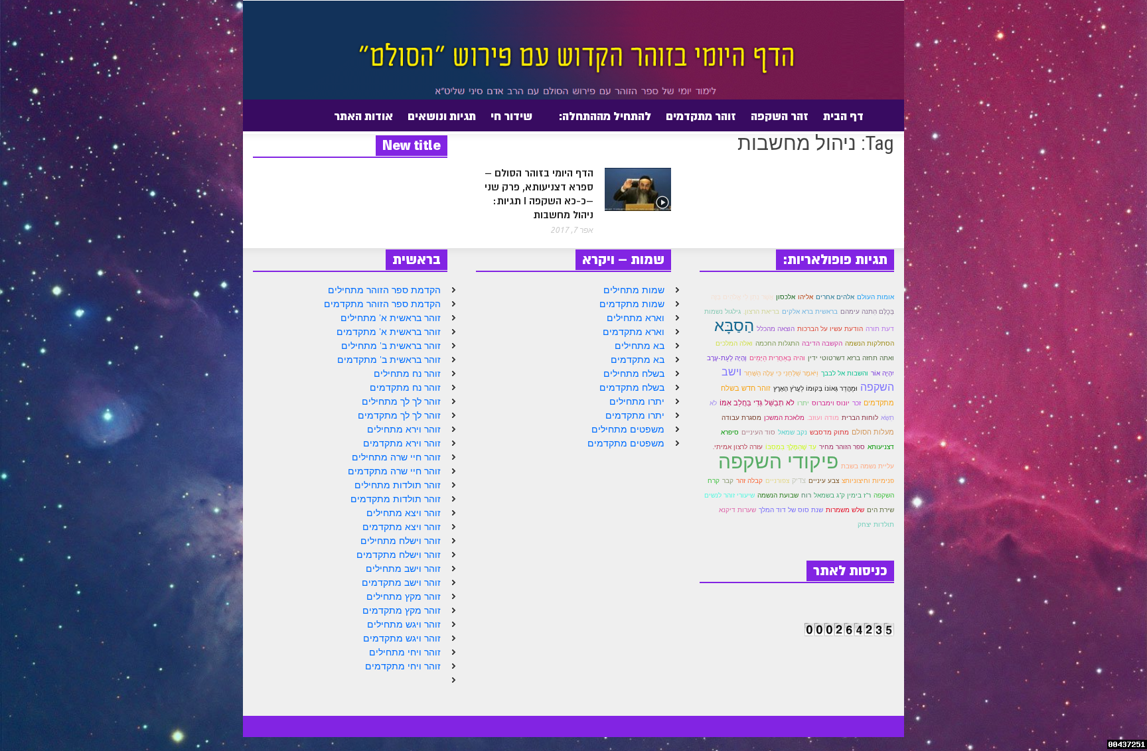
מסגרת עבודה (741, 417)
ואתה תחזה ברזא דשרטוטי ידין (851, 358)
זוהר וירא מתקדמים (402, 443)
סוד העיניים (758, 432)
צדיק (799, 480)
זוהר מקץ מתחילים (403, 596)
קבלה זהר (749, 480)
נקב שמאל (792, 432)
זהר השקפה (779, 116)
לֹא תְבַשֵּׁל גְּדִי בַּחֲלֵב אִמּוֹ (757, 402)
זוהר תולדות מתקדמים (395, 499)
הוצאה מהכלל (776, 328)
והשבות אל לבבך (844, 373)
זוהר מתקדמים (701, 116)
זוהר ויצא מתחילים (403, 513)
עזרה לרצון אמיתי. (738, 447)
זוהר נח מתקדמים (405, 387)
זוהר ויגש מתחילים (404, 624)
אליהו (805, 297)
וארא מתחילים (635, 318)
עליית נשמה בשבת (867, 466)
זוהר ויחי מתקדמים (403, 666)
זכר (856, 403)
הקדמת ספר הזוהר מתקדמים (382, 304)
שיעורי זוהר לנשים (729, 495)
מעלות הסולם (873, 432)
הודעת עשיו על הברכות (830, 328)
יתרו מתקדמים (634, 415)
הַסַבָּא (734, 325)
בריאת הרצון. (761, 311)
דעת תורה (880, 328)
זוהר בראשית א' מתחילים (391, 318)
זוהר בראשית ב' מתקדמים (389, 360)
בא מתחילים (639, 346)
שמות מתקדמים (631, 304)
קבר (727, 480)
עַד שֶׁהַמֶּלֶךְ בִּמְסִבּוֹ (790, 447)
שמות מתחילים (633, 290)
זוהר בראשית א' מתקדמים (389, 332)
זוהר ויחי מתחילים (405, 652)
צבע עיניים (823, 480)
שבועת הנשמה (778, 495)
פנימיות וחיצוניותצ (868, 480)
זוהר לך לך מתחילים (401, 401)
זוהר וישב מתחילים (403, 569)
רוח (806, 495)
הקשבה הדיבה (822, 343)
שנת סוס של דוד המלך (791, 510)
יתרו (803, 403)
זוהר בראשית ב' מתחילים (391, 346)
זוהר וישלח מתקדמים (398, 555)
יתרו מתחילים (636, 401)
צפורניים (777, 480)
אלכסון (785, 297)
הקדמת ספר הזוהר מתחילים (384, 290)
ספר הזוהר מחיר (842, 447)
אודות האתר (367, 121)
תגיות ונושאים (442, 116)
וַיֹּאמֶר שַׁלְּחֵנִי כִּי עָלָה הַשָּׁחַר (781, 373)
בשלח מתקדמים (631, 387)
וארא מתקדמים (633, 332)
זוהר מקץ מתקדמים (401, 610)
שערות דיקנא (737, 510)
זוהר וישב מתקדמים (401, 582)
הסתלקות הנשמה (869, 343)
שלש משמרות (845, 510)
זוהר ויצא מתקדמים (401, 527)
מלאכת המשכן (784, 417)
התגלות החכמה (777, 343)
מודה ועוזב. (823, 417)
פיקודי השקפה (778, 461)
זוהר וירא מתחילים (404, 429)
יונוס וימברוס (831, 403)
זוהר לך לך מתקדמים (399, 415)
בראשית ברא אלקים (810, 311)
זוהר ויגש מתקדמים (402, 638)
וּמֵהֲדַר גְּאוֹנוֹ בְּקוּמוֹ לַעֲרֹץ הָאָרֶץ (815, 388)
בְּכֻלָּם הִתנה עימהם (867, 311)
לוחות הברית (860, 417)
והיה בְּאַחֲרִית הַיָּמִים (777, 358)
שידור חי (511, 116)
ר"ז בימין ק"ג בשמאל (842, 495)
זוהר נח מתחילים (407, 373)
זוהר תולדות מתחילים (397, 485)
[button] (250, 115)
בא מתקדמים (637, 360)
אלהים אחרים (835, 297)
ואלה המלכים (734, 343)
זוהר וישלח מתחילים (400, 541)
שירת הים (880, 509)
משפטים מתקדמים (625, 443)
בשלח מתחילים (633, 373)
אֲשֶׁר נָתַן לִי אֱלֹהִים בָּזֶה (742, 297)
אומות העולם (875, 297)
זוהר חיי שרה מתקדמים (394, 471)
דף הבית (843, 116)
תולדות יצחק (876, 524)
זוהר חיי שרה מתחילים (396, 457)
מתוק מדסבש (829, 432)
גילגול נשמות (722, 311)
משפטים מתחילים (627, 429)
